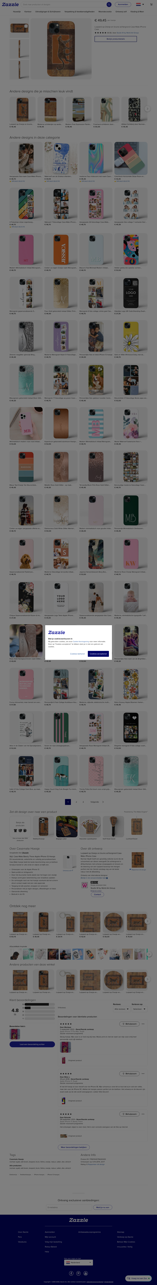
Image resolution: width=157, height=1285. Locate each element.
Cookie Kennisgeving (81, 641)
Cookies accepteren (98, 654)
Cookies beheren (77, 654)
